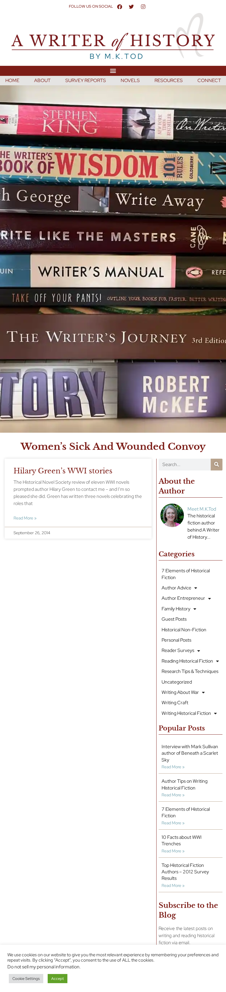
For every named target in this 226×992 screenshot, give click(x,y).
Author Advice (176, 588)
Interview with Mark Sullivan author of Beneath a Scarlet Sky (190, 753)
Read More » (25, 518)
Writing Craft (175, 703)
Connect (209, 80)
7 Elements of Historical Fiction (186, 574)
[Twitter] (131, 6)
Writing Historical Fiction (186, 713)
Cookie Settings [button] (26, 978)
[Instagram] (143, 6)
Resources (168, 80)
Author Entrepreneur (183, 598)
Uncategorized (177, 682)
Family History (176, 609)
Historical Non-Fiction (184, 630)
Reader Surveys (178, 650)
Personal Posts (176, 640)
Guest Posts (174, 619)
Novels (130, 80)
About (42, 80)
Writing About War (180, 692)
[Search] (216, 464)
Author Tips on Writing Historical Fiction (184, 784)
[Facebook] (119, 6)
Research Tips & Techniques (190, 671)
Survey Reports (85, 80)
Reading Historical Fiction (187, 661)
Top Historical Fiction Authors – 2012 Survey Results (185, 872)
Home (12, 80)
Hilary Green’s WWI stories (63, 471)
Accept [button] (57, 978)
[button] (113, 71)
